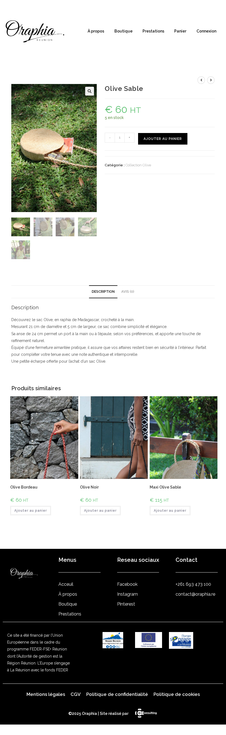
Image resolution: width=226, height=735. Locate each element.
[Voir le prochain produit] (211, 80)
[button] (89, 91)
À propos (96, 31)
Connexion (206, 31)
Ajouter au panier (163, 139)
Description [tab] (103, 291)
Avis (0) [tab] (127, 291)
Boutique (123, 31)
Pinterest (126, 604)
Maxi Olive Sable (165, 487)
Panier (180, 31)
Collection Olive (138, 165)
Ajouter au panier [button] (30, 510)
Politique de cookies (177, 694)
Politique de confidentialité (117, 694)
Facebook (127, 584)
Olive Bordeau (23, 487)
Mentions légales (45, 694)
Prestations (153, 31)
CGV (76, 694)
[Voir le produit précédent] (201, 80)
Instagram (127, 594)
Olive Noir (89, 487)
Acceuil (65, 584)
